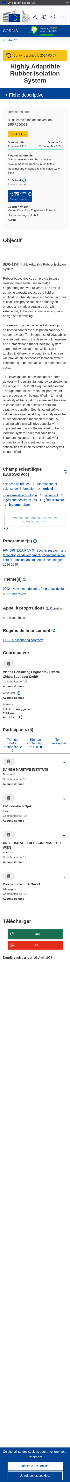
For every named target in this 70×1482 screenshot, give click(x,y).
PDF (38, 945)
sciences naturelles (16, 484)
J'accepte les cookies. (35, 1466)
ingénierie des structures (20, 500)
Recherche (53, 16)
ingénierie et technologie (20, 495)
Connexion (35, 16)
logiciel (47, 488)
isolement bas (19, 504)
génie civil (51, 495)
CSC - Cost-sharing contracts (23, 640)
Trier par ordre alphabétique (13, 743)
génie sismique (54, 500)
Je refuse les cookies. (35, 1475)
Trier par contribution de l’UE (35, 743)
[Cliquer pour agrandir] (64, 762)
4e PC (12, 40)
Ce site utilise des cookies (21, 1451)
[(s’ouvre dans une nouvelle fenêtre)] (16, 15)
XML (38, 934)
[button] (44, 16)
